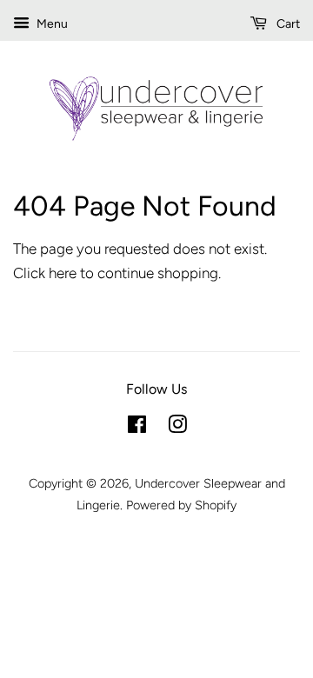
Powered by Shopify (181, 505)
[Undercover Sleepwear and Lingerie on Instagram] (177, 427)
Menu (51, 24)
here (63, 273)
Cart (287, 24)
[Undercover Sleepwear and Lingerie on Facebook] (137, 427)
